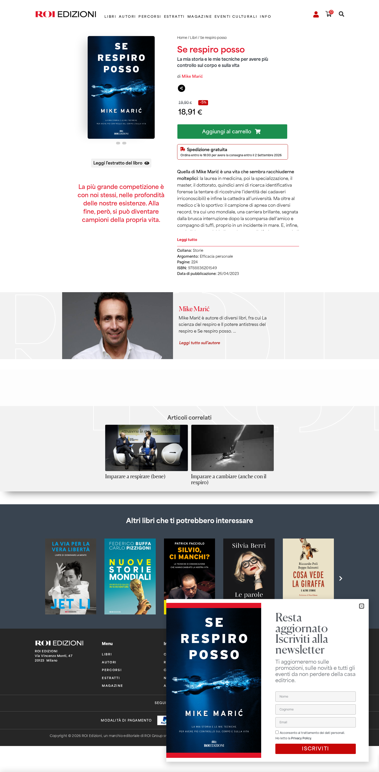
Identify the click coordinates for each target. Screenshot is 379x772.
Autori (127, 17)
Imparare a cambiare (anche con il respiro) (228, 479)
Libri (110, 17)
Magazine (199, 17)
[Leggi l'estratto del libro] (147, 163)
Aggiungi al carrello (226, 132)
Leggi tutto (187, 239)
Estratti (174, 17)
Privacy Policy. (301, 738)
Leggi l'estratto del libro (117, 162)
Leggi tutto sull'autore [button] (199, 342)
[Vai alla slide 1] (118, 143)
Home (182, 38)
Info (265, 17)
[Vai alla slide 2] (124, 143)
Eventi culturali (236, 17)
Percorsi (149, 17)
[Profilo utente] (316, 14)
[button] (340, 578)
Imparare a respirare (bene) (135, 476)
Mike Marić (192, 76)
